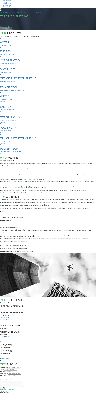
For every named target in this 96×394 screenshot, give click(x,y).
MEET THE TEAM (7, 5)
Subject (2, 375)
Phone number (4, 373)
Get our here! (8, 389)
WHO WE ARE (6, 2)
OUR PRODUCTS (7, 1)
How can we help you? (6, 380)
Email (1, 371)
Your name (3, 369)
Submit (2, 388)
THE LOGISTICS (7, 4)
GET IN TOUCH (6, 7)
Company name (4, 367)
